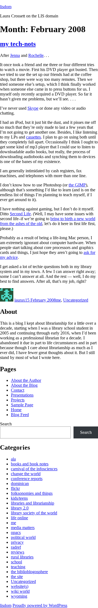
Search (6, 424)
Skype (32, 108)
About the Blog (24, 385)
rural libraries (22, 557)
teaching (18, 566)
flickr (15, 488)
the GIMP (77, 185)
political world (23, 537)
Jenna (15, 55)
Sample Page (22, 405)
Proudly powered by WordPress (40, 605)
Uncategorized (75, 300)
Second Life (20, 213)
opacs (16, 532)
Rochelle (36, 55)
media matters (23, 527)
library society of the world (34, 513)
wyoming (19, 596)
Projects (17, 400)
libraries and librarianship (32, 503)
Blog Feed (20, 414)
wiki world (20, 591)
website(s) (19, 586)
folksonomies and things (32, 493)
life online (19, 517)
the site (17, 576)
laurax (19, 300)
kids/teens (19, 498)
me (58, 300)
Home (16, 409)
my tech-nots (18, 43)
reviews (17, 552)
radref (16, 547)
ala (13, 459)
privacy (17, 542)
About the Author (26, 380)
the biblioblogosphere (29, 571)
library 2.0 (20, 508)
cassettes (33, 137)
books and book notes (29, 464)
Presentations (22, 395)
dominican (20, 483)
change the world (26, 473)
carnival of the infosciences (34, 468)
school (16, 562)
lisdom (5, 6)
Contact (17, 390)
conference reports (26, 478)
